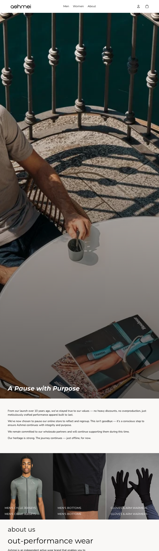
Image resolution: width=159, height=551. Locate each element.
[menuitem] (66, 6)
